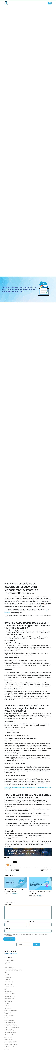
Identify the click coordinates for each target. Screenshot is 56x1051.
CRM (5, 989)
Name (6, 921)
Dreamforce (8, 991)
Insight (6, 1018)
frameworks (8, 1008)
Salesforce (9, 575)
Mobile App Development (12, 1027)
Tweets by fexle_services (10, 953)
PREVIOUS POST (13, 870)
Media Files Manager (10, 1025)
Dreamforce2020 (9, 996)
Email (31, 921)
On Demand (8, 1037)
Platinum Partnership (10, 1042)
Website (7, 928)
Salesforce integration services (40, 605)
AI (5, 965)
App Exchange (8, 967)
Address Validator (9, 960)
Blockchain (7, 977)
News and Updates (10, 1032)
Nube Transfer (8, 1034)
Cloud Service (8, 982)
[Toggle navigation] (50, 3)
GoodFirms (7, 1013)
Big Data (7, 975)
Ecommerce (8, 1001)
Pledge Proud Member (11, 1044)
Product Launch (9, 1046)
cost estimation (9, 987)
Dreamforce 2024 (9, 994)
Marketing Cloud (9, 1022)
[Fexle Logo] (6, 3)
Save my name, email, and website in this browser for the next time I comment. (27, 935)
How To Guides (9, 1015)
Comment (7, 904)
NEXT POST (45, 870)
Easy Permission (9, 999)
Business (7, 979)
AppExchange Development (13, 970)
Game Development (10, 1011)
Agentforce (7, 963)
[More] (7, 864)
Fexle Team (41, 575)
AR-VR (6, 972)
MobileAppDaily (9, 1030)
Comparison (8, 984)
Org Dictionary (8, 1039)
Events (6, 1003)
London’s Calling (9, 1020)
